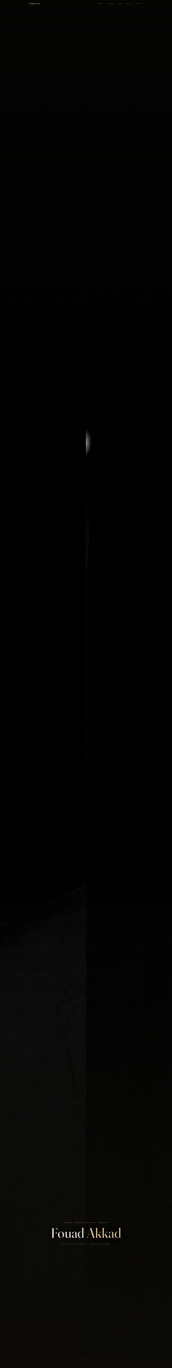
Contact (139, 3)
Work (121, 3)
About (100, 3)
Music (129, 3)
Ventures (111, 3)
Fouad (34, 4)
